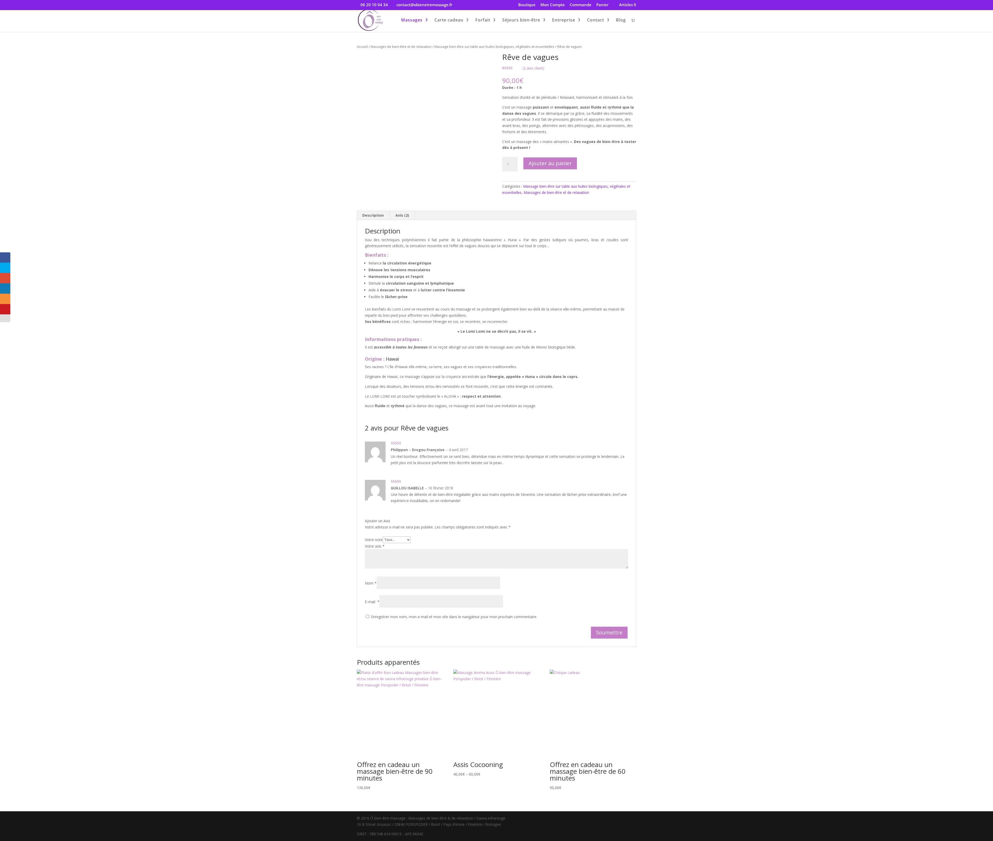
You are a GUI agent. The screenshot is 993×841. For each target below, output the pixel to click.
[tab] (373, 215)
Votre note (374, 539)
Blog (621, 20)
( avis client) (533, 68)
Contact (595, 20)
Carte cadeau (448, 20)
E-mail (372, 601)
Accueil (362, 46)
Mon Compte (552, 5)
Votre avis (375, 546)
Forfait (482, 20)
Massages (412, 20)
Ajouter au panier (550, 163)
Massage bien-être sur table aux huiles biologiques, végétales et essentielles (494, 46)
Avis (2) (402, 215)
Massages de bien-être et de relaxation (401, 46)
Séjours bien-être (521, 20)
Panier (602, 5)
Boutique (527, 5)
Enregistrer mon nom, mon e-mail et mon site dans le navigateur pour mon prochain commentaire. (454, 616)
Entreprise (563, 20)
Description (373, 215)
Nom (371, 583)
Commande (580, 5)
